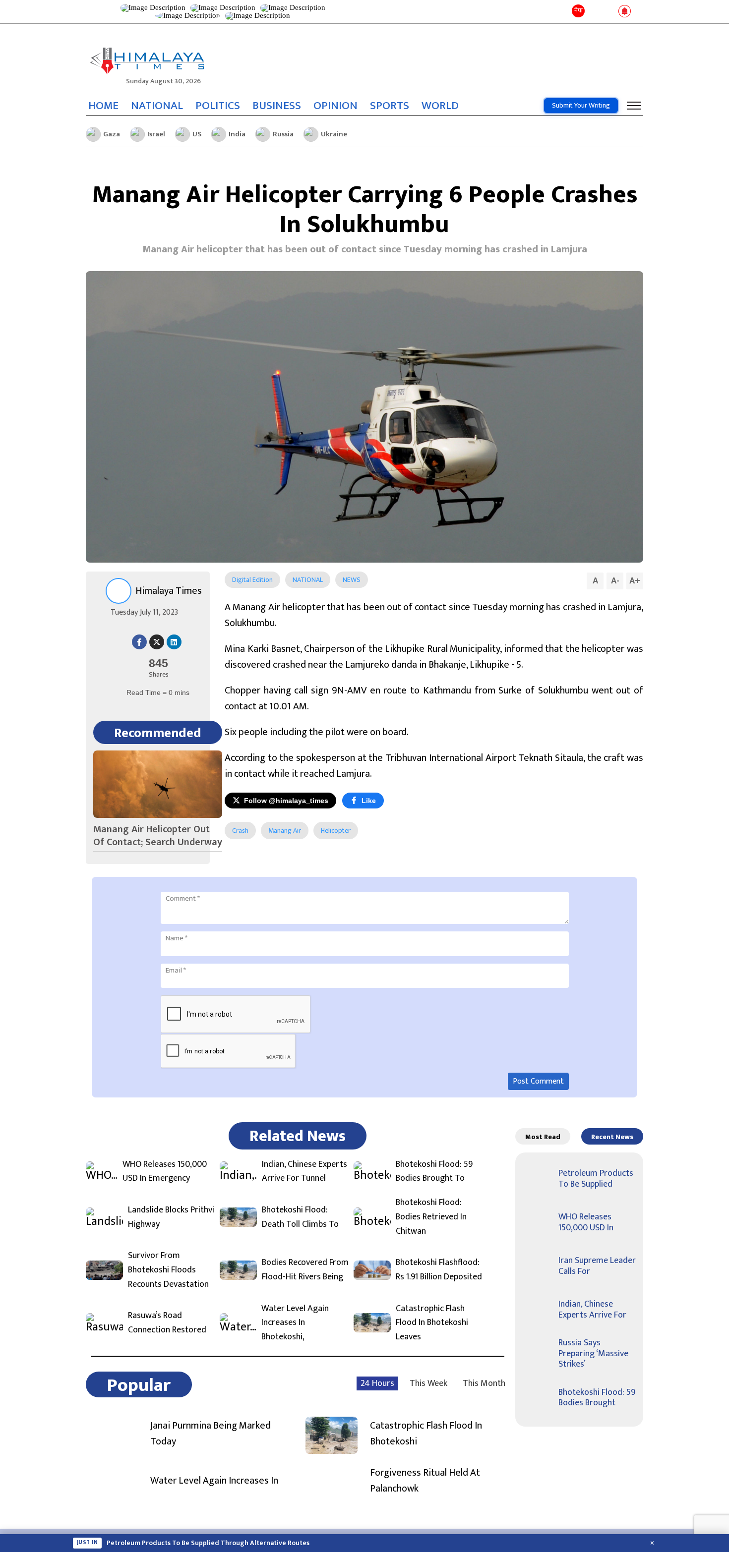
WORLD (440, 106)
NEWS (352, 579)
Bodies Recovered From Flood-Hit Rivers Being (305, 1270)
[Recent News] (594, 11)
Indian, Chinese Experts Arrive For (592, 1309)
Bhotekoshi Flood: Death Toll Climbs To (300, 1217)
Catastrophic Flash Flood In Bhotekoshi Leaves (432, 1323)
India (237, 134)
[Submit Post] (608, 11)
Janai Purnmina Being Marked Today (210, 1433)
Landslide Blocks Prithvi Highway (171, 1217)
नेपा (578, 10)
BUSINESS (276, 106)
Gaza (111, 134)
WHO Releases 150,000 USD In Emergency (164, 1171)
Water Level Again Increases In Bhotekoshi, (295, 1323)
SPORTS (389, 106)
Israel (156, 134)
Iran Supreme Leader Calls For (597, 1266)
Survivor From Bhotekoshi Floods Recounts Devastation (168, 1270)
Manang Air (284, 830)
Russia (283, 134)
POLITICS (217, 106)
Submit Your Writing (581, 105)
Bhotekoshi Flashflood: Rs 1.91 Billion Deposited (439, 1270)
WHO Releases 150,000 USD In (585, 1222)
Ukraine (334, 134)
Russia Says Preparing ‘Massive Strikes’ (593, 1353)
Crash (240, 830)
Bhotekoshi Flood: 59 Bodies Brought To (434, 1171)
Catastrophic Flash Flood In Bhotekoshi (426, 1433)
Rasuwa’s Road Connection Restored (167, 1323)
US (196, 134)
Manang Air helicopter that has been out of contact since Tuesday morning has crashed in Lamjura (364, 249)
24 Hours (377, 1383)
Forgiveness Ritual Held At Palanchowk (425, 1480)
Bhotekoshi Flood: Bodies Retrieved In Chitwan (431, 1217)
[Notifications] (624, 12)
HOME (103, 106)
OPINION (335, 106)
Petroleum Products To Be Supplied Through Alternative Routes (208, 1543)
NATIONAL (157, 106)
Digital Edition (252, 579)
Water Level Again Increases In (214, 1480)
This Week (428, 1383)
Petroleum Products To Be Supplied (595, 1179)
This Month (484, 1383)
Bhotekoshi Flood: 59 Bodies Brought (596, 1398)
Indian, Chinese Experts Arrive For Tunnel (304, 1171)
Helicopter (336, 830)
